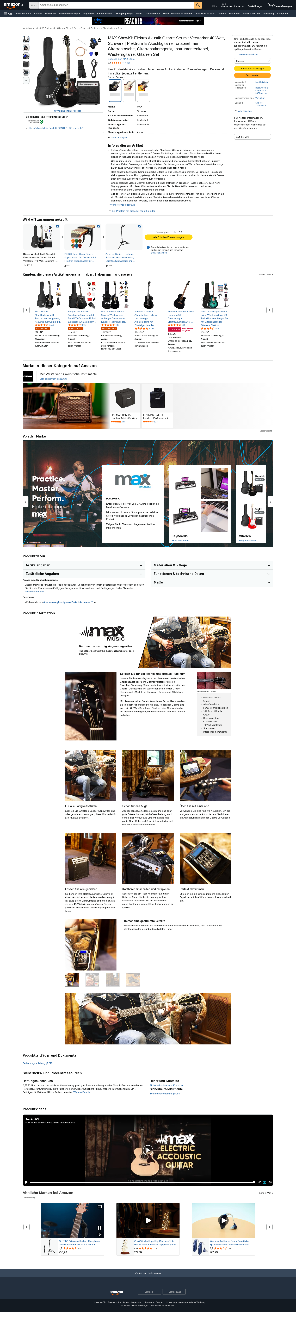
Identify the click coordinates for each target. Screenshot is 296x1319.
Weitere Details (81, 1092)
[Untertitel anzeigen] (100, 1207)
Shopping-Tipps (124, 13)
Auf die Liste (243, 136)
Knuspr (38, 13)
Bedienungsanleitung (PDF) (38, 1063)
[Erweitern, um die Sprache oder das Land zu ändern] (216, 6)
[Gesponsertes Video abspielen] (148, 1220)
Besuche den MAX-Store (121, 59)
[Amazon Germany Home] (116, 1293)
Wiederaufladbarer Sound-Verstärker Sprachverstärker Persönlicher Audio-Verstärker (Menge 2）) (230, 1243)
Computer (282, 13)
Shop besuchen (180, 540)
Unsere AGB (100, 1302)
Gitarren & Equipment (91, 28)
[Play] (25, 1182)
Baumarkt (234, 13)
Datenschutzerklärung (118, 1302)
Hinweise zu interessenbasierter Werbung (185, 1302)
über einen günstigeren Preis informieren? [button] (68, 602)
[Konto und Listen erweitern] (243, 6)
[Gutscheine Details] (159, 13)
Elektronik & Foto (205, 13)
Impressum (136, 1302)
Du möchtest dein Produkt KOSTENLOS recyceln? (56, 128)
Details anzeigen (159, 253)
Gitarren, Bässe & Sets (67, 28)
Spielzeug (268, 13)
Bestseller (50, 13)
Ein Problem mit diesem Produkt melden (134, 211)
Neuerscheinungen (69, 13)
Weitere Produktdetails (122, 204)
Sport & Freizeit (251, 13)
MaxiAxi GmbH (262, 82)
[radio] (26, 39)
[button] (8, 13)
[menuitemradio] (264, 1182)
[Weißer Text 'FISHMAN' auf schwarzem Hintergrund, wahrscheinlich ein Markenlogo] (28, 376)
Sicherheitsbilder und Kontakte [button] (166, 1085)
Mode (139, 13)
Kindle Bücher (104, 13)
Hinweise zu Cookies (153, 1302)
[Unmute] (270, 1182)
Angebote (88, 13)
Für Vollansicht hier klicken (67, 110)
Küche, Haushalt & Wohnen (178, 13)
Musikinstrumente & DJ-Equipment (39, 28)
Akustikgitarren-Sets (112, 28)
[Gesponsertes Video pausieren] (100, 1228)
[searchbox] (116, 5)
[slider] (142, 1182)
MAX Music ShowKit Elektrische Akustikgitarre (50, 1122)
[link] (83, 237)
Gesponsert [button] (265, 431)
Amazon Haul (23, 13)
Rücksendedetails (34, 591)
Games (222, 13)
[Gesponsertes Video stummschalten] (100, 1234)
